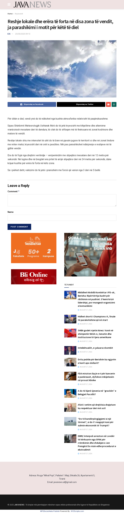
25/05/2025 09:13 (22, 34)
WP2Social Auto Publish (50, 511)
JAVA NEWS (19, 505)
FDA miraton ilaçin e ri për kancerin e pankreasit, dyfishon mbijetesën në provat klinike (96, 377)
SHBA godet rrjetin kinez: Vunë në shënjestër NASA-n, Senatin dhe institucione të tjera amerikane (95, 334)
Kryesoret (19, 14)
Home (10, 14)
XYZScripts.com (77, 511)
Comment (14, 191)
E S (9, 34)
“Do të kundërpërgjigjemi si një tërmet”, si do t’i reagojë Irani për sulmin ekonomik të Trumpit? (95, 422)
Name (10, 212)
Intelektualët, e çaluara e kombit (95, 347)
